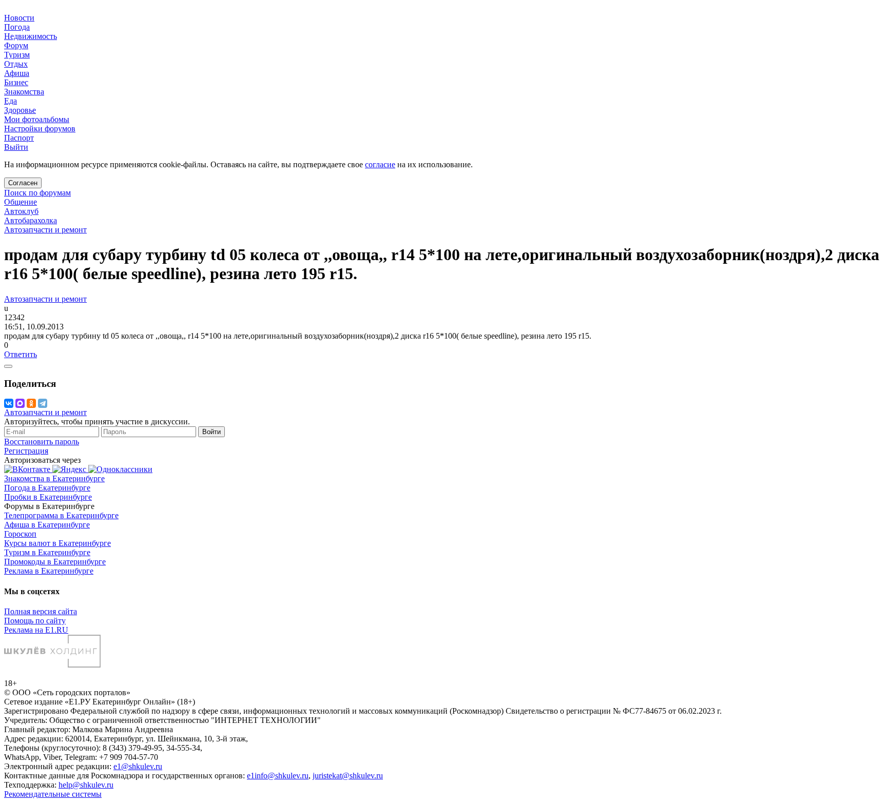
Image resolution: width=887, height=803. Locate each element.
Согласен (22, 183)
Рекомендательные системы (53, 794)
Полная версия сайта (40, 611)
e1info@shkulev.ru (277, 775)
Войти (211, 432)
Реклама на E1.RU (36, 629)
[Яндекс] (70, 469)
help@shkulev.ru (86, 784)
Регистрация (26, 450)
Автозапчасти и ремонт (45, 229)
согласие (380, 164)
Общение (20, 202)
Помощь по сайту (35, 620)
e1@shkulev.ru (137, 766)
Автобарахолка (30, 220)
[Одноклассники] (31, 403)
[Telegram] (42, 403)
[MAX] (20, 403)
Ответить (20, 354)
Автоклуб (21, 211)
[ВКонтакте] (8, 403)
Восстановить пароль (41, 441)
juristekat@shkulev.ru (348, 775)
